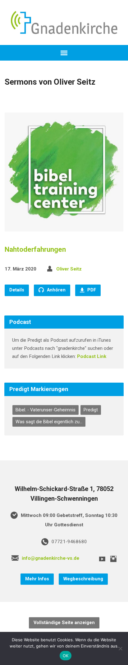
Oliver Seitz (69, 269)
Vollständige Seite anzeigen (64, 622)
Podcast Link (91, 356)
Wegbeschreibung (83, 579)
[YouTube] (102, 559)
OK (66, 655)
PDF (91, 290)
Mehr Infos (37, 579)
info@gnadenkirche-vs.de (50, 558)
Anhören (56, 290)
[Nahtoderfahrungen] (64, 227)
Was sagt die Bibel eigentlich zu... (49, 421)
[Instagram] (113, 559)
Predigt (91, 410)
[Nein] (120, 648)
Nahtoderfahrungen (35, 249)
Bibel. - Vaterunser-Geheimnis (45, 410)
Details (16, 290)
